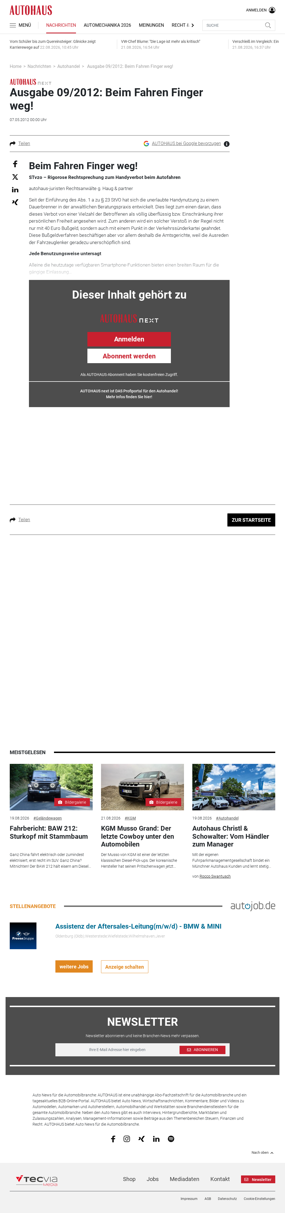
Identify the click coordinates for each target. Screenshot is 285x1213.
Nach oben (260, 1153)
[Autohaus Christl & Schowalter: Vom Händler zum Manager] (233, 787)
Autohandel (68, 66)
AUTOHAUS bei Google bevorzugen (186, 143)
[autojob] (253, 906)
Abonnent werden (129, 356)
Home (15, 66)
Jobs (153, 1179)
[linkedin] (156, 1138)
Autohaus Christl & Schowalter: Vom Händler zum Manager (230, 836)
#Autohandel (227, 818)
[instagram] (127, 1138)
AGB (208, 1199)
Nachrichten (61, 25)
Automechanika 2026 (107, 25)
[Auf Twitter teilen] (15, 177)
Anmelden (129, 339)
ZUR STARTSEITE (251, 520)
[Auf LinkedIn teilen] (15, 189)
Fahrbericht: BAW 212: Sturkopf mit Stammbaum (49, 832)
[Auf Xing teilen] (15, 202)
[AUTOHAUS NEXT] (129, 318)
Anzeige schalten (124, 967)
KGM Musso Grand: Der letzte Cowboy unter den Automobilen (137, 836)
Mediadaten (184, 1179)
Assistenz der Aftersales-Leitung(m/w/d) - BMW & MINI (138, 926)
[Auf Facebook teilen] (15, 163)
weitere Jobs (74, 967)
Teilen (24, 143)
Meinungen (151, 25)
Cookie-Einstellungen (259, 1199)
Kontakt (220, 1179)
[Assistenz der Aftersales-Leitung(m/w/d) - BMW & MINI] (23, 935)
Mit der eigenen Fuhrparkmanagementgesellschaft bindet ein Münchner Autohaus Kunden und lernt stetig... (231, 860)
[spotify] (171, 1138)
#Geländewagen (47, 818)
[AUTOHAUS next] (30, 81)
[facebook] (113, 1138)
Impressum (189, 1199)
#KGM (130, 818)
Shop (129, 1179)
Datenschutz (227, 1199)
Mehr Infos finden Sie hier (128, 397)
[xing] (141, 1138)
